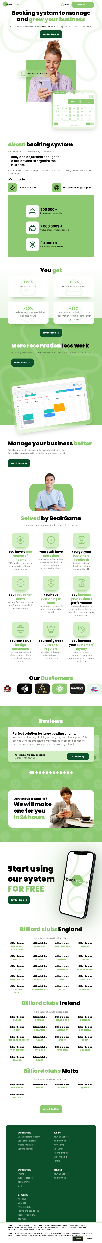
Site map (22, 1218)
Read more (20, 362)
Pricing (21, 1173)
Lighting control (25, 1148)
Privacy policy (24, 1206)
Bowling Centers (61, 1136)
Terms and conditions (28, 1210)
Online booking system (29, 1136)
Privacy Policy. (46, 1229)
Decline (89, 1238)
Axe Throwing (60, 1156)
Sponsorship (24, 1181)
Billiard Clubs (59, 1140)
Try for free (81, 5)
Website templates (27, 1144)
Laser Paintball (60, 1152)
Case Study (78, 756)
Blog (20, 1185)
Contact (22, 1202)
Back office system (27, 1140)
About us (22, 1198)
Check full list (51, 1109)
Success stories (25, 1177)
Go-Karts (58, 1148)
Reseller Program (26, 1214)
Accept (78, 1238)
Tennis (56, 1160)
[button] (31, 772)
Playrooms (58, 1144)
